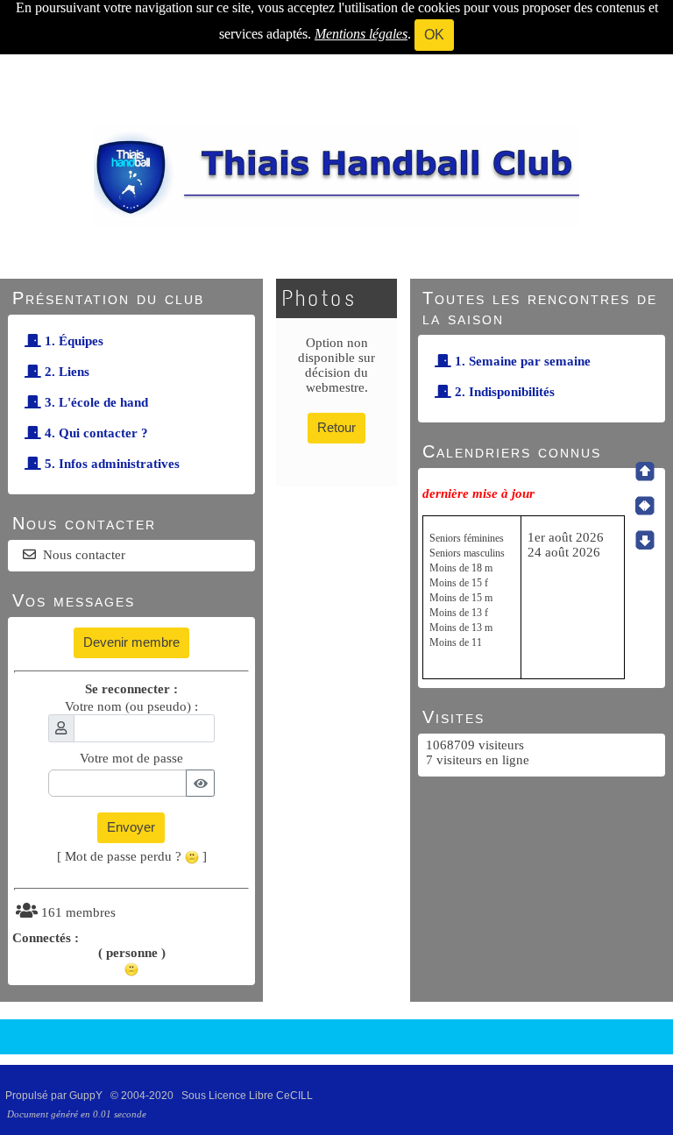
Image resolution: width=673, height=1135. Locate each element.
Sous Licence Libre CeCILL (248, 1095)
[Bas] (644, 539)
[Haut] (644, 471)
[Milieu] (644, 505)
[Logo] (336, 174)
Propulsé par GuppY (55, 1095)
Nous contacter (84, 555)
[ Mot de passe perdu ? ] (132, 856)
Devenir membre (131, 642)
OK (434, 34)
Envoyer (131, 826)
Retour (336, 427)
